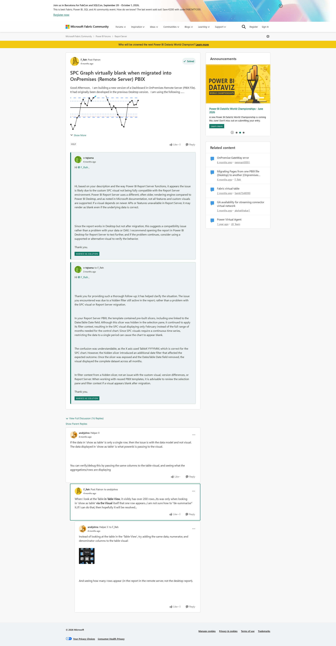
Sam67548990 (242, 193)
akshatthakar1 (242, 210)
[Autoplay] (232, 132)
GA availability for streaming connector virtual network (240, 204)
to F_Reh (99, 267)
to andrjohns (111, 489)
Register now (61, 14)
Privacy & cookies (228, 631)
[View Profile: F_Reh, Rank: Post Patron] (74, 61)
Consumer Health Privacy (111, 638)
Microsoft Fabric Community (79, 36)
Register (254, 26)
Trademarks (264, 631)
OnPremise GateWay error (233, 157)
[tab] (236, 132)
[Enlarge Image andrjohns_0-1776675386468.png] (86, 556)
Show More (80, 135)
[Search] (244, 27)
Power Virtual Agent (229, 219)
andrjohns (84, 432)
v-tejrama (88, 157)
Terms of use (247, 631)
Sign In (265, 26)
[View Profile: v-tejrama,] (78, 159)
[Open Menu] (267, 36)
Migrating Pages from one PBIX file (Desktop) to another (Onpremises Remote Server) (238, 173)
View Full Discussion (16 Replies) (86, 418)
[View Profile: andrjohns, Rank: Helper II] (73, 434)
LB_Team (235, 224)
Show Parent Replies (76, 423)
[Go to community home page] (87, 27)
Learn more (202, 44)
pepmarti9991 (242, 162)
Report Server (121, 36)
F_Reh (84, 59)
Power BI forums (103, 36)
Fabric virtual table (228, 188)
